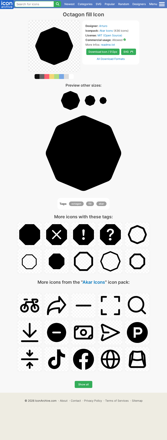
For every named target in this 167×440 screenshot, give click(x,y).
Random (123, 4)
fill (90, 203)
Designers (139, 4)
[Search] (57, 4)
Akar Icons (106, 30)
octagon (76, 203)
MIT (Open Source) (110, 35)
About (64, 400)
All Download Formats (111, 59)
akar (101, 203)
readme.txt (108, 44)
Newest (69, 4)
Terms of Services (117, 400)
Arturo (103, 26)
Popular (110, 4)
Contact (76, 400)
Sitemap (137, 400)
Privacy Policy (93, 400)
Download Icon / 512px (103, 51)
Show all (83, 384)
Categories (85, 4)
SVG (98, 4)
